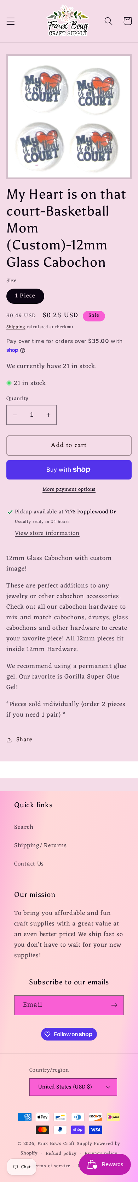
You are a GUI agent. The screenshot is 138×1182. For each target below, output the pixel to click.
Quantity (17, 399)
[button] (10, 21)
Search (23, 827)
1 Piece (25, 296)
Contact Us (29, 864)
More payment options (69, 489)
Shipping (15, 327)
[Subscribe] (114, 1005)
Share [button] (24, 740)
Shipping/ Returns (40, 845)
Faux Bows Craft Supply (65, 1144)
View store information (47, 533)
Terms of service (51, 1166)
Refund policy (61, 1154)
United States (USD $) (65, 1087)
